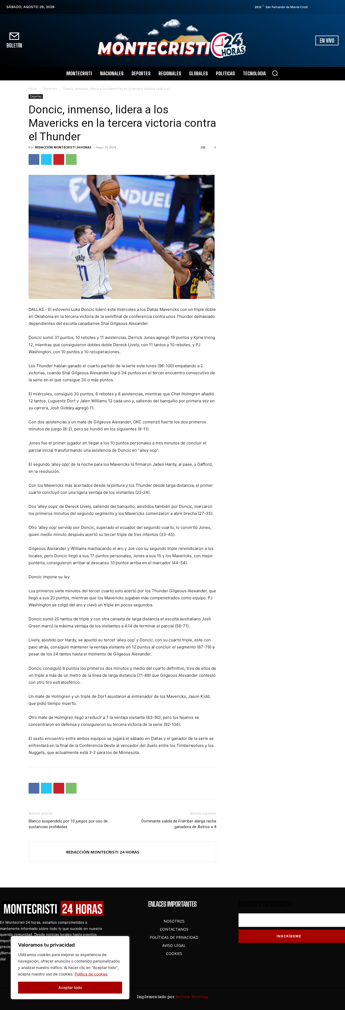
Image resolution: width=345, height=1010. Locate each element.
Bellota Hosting (191, 996)
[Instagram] (321, 7)
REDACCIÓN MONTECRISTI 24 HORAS (63, 147)
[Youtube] (336, 7)
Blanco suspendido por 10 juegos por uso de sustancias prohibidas (68, 824)
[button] (274, 73)
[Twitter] (328, 7)
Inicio (33, 88)
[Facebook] (313, 7)
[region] (70, 967)
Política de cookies (91, 974)
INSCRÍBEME (289, 936)
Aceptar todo (70, 987)
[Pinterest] (58, 159)
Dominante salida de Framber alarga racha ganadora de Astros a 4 (179, 824)
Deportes (50, 88)
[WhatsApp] (71, 159)
